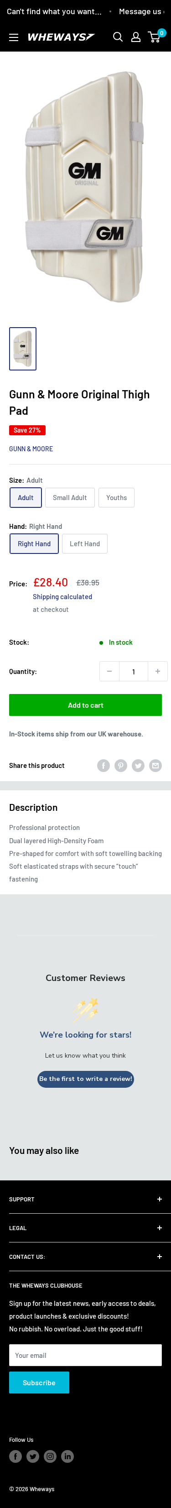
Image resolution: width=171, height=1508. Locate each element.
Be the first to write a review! (85, 1079)
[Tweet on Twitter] (138, 765)
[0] (154, 36)
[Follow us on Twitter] (32, 1456)
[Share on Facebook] (103, 765)
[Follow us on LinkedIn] (67, 1456)
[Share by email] (155, 765)
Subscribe (39, 1382)
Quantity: (23, 671)
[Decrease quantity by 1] (109, 671)
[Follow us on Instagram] (50, 1456)
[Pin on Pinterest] (120, 765)
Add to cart (86, 704)
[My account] (135, 37)
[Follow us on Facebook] (15, 1456)
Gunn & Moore (31, 449)
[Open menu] (13, 37)
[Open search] (118, 37)
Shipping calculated (62, 596)
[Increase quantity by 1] (157, 671)
